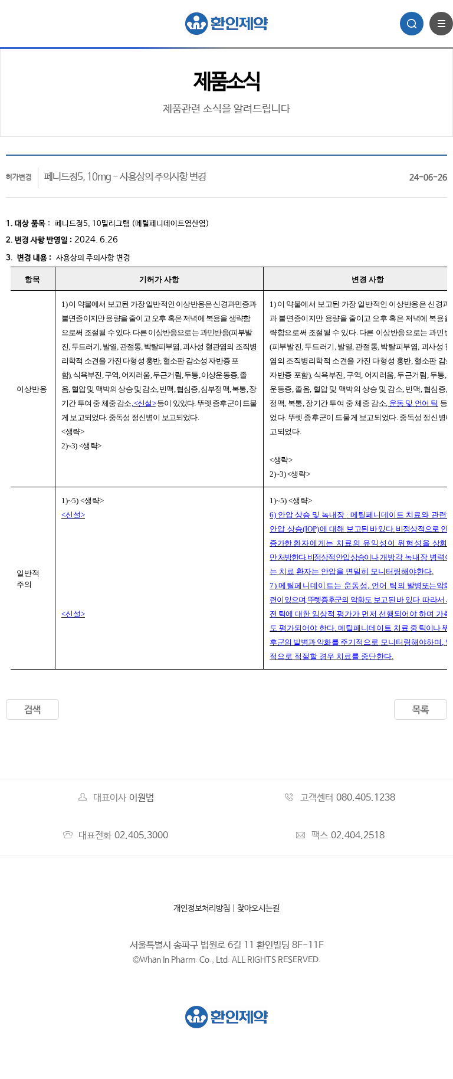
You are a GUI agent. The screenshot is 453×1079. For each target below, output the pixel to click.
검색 (32, 710)
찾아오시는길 (258, 908)
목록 (420, 710)
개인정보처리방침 (201, 908)
